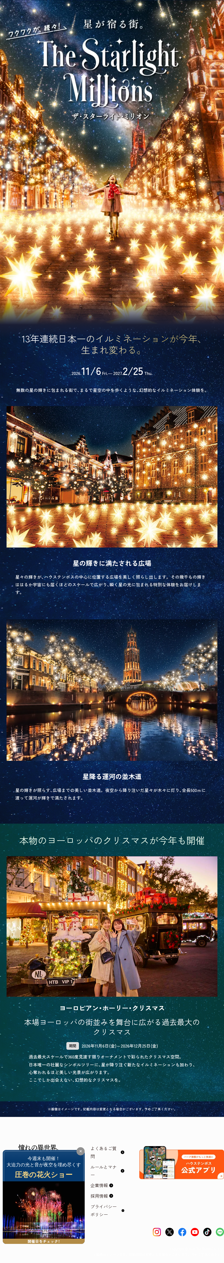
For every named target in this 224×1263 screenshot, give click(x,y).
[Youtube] (194, 1231)
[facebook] (182, 1231)
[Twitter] (169, 1231)
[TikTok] (207, 1231)
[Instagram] (157, 1231)
